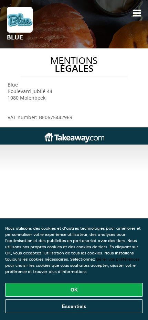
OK (74, 290)
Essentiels (74, 306)
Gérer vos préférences (118, 259)
